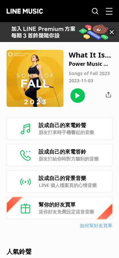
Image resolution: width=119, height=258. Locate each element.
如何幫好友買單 (96, 225)
